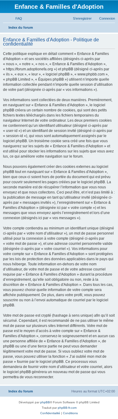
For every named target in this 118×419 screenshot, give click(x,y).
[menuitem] (16, 18)
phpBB (45, 402)
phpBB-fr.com (67, 407)
